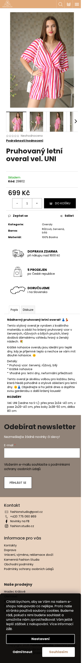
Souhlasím (58, 652)
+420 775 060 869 (23, 516)
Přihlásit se (18, 483)
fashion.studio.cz (22, 526)
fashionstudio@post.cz (26, 512)
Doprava (10, 550)
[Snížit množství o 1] (17, 203)
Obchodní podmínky (18, 564)
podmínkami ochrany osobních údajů (37, 466)
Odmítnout (22, 652)
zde (9, 628)
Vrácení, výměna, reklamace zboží (28, 555)
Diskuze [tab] (28, 310)
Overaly (47, 224)
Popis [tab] (14, 310)
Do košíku (62, 203)
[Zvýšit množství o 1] (37, 203)
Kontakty (10, 545)
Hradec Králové (14, 592)
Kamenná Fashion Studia (21, 560)
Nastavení (40, 639)
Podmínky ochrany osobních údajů (29, 569)
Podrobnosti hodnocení (24, 141)
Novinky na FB (19, 521)
